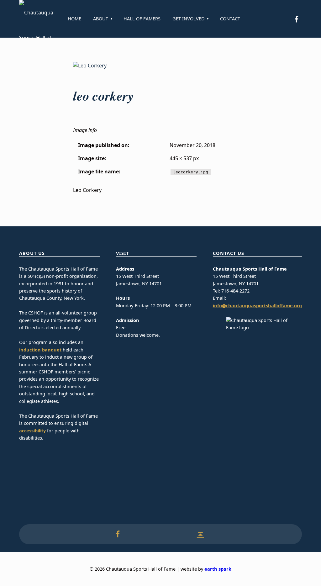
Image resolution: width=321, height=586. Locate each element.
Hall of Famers (142, 19)
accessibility (32, 431)
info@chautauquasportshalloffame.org (257, 306)
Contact (230, 19)
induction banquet (40, 350)
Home (74, 19)
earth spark (217, 569)
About (100, 19)
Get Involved (188, 19)
